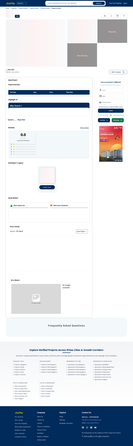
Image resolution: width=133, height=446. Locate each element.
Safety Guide (41, 440)
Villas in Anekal (45, 396)
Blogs (61, 417)
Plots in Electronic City (21, 396)
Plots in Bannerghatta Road (22, 391)
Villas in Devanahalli (47, 386)
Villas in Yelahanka (46, 388)
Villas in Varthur (45, 393)
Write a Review (84, 127)
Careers (39, 423)
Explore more (47, 187)
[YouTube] (95, 427)
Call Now (102, 120)
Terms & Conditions (114, 106)
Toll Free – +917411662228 (90, 417)
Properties (14, 8)
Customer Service (20, 437)
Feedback (40, 433)
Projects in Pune (19, 372)
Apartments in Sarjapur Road (103, 369)
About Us (40, 417)
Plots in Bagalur (19, 398)
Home (7, 8)
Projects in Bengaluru (21, 364)
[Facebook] (83, 427)
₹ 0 (17, 16)
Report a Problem (43, 436)
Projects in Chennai (20, 374)
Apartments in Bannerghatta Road (104, 367)
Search (98, 3)
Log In (125, 3)
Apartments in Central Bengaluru (77, 374)
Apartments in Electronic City (103, 377)
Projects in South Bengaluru (49, 372)
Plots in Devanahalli (20, 386)
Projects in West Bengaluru (49, 367)
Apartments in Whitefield (102, 364)
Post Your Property (115, 3)
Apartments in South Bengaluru (77, 372)
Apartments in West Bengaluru (76, 367)
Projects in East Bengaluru (48, 364)
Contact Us (40, 420)
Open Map (10, 69)
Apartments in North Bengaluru (77, 369)
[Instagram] (87, 427)
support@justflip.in (92, 423)
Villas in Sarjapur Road (47, 391)
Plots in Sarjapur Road (21, 388)
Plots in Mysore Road (21, 393)
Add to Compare (116, 72)
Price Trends (19, 420)
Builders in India (20, 430)
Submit (111, 110)
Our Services (19, 417)
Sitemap (62, 420)
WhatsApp (116, 120)
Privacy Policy (41, 430)
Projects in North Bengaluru (49, 369)
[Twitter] (91, 427)
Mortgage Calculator (66, 423)
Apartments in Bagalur (101, 379)
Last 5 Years (81, 231)
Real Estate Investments (23, 427)
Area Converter (20, 433)
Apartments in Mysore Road (102, 374)
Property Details (23, 8)
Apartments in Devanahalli (102, 372)
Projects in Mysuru (20, 369)
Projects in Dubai (19, 367)
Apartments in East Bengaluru (76, 364)
